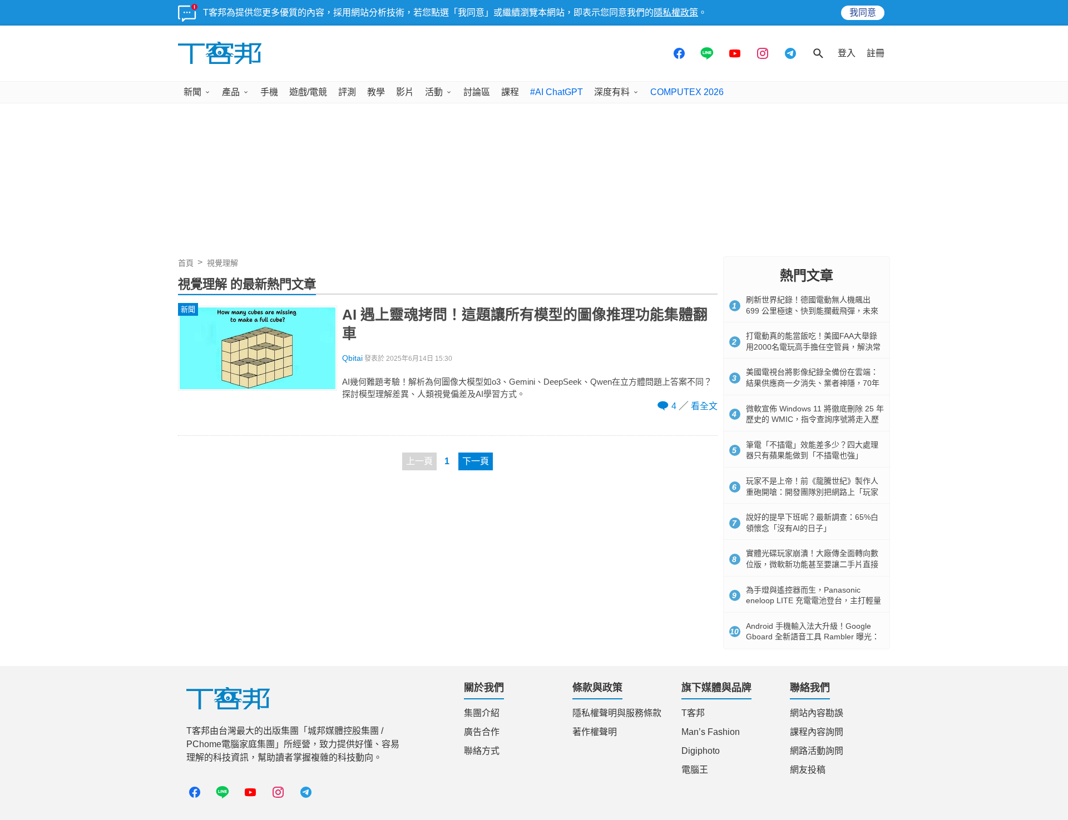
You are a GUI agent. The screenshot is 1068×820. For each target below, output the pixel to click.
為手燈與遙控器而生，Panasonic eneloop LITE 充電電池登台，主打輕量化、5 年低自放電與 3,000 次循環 (813, 600)
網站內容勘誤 (816, 713)
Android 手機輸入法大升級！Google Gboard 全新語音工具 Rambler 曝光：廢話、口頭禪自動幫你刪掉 (812, 637)
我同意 (862, 12)
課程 (510, 92)
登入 (847, 53)
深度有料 (612, 92)
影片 (405, 92)
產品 (231, 92)
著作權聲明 (594, 732)
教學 (376, 92)
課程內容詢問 (816, 732)
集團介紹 (482, 713)
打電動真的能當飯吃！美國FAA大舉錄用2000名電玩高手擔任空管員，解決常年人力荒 (813, 346)
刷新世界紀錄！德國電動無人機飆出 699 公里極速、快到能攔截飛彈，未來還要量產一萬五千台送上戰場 (812, 310)
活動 (434, 92)
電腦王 (694, 769)
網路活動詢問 (816, 751)
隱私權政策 (676, 12)
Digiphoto (700, 751)
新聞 (192, 92)
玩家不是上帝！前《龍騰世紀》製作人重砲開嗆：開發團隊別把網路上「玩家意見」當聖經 (812, 491)
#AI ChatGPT (556, 92)
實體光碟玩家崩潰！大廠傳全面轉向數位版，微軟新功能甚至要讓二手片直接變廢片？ (812, 564)
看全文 (704, 406)
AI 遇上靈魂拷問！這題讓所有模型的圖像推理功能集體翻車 (525, 324)
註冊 (875, 53)
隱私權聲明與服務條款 (616, 713)
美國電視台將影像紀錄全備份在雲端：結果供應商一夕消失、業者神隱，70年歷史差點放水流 (812, 382)
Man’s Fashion (710, 732)
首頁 (186, 263)
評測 (347, 92)
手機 (269, 92)
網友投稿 (807, 769)
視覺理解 (222, 263)
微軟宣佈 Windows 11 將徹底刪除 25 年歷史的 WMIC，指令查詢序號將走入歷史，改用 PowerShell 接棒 (815, 419)
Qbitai (352, 358)
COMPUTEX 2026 (687, 92)
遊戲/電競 (308, 92)
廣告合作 (482, 732)
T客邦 (693, 713)
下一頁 (475, 461)
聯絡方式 (482, 751)
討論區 (476, 92)
